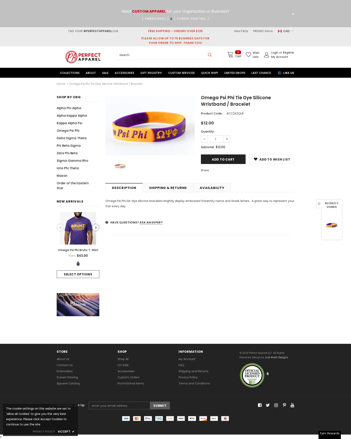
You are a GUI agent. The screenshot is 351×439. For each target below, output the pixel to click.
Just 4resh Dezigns (276, 357)
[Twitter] (267, 405)
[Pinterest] (283, 405)
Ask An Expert (151, 222)
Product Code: (211, 113)
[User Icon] (267, 54)
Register (288, 53)
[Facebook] (259, 405)
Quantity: (207, 131)
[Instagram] (275, 405)
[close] (293, 14)
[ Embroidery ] (155, 19)
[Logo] (83, 57)
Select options (78, 274)
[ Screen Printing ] (191, 19)
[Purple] (78, 263)
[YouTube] (291, 405)
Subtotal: (207, 147)
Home (61, 84)
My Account (279, 57)
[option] (78, 245)
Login (275, 53)
